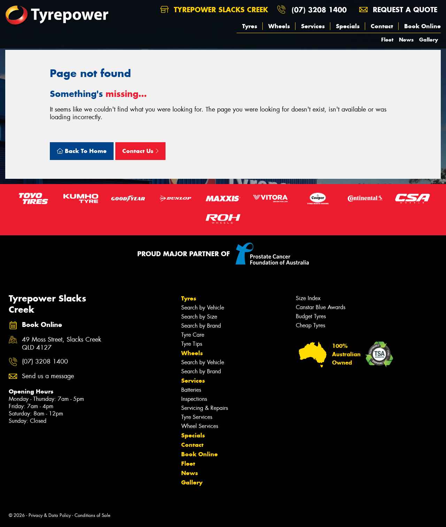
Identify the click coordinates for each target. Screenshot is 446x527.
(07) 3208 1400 (319, 9)
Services (313, 26)
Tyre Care (192, 334)
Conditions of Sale (92, 515)
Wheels (279, 26)
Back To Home (85, 151)
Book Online (422, 26)
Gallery (428, 39)
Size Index (308, 298)
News (406, 39)
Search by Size (199, 316)
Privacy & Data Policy (50, 515)
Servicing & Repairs (204, 408)
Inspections (194, 399)
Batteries (191, 390)
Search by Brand (201, 325)
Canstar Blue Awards (320, 307)
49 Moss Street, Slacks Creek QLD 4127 (61, 344)
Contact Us (138, 151)
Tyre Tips (191, 343)
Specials (348, 26)
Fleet (387, 39)
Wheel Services (199, 426)
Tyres (249, 26)
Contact (382, 26)
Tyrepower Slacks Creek (219, 9)
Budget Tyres (311, 316)
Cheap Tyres (310, 325)
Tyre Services (196, 417)
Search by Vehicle (202, 307)
